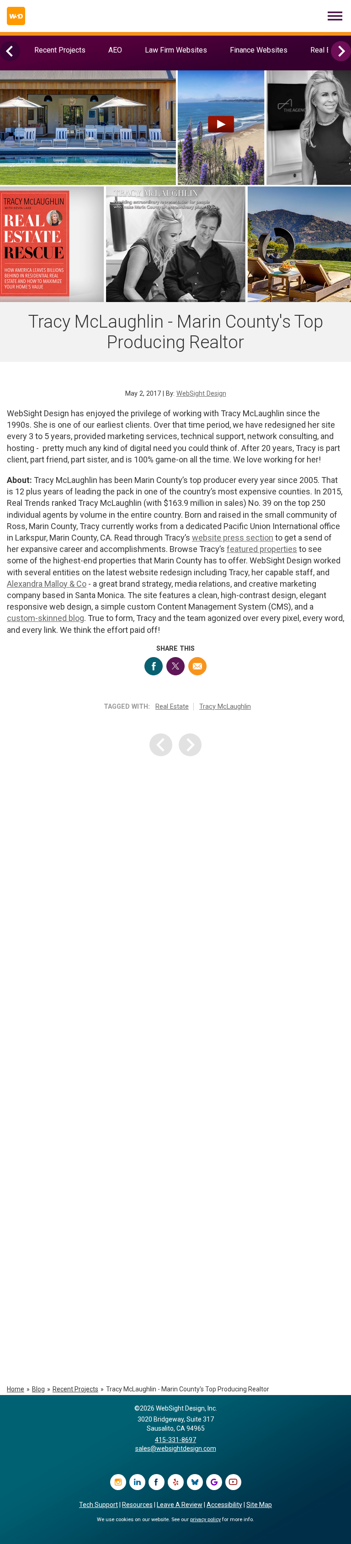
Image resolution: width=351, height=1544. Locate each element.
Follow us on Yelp (176, 1482)
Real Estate (172, 707)
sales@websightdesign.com (175, 1448)
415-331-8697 (175, 1439)
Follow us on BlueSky (195, 1482)
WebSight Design (201, 394)
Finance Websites (258, 50)
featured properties (262, 549)
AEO (115, 50)
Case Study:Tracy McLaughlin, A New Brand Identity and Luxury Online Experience (172, 972)
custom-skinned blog (45, 618)
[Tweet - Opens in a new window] (175, 666)
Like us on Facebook (157, 1482)
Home (15, 1389)
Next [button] (341, 51)
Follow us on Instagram (118, 1482)
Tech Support (98, 1504)
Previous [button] (10, 51)
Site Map (259, 1504)
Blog (38, 1389)
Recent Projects (59, 50)
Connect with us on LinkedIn (137, 1482)
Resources (137, 1504)
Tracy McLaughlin (225, 707)
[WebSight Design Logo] (16, 16)
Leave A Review (179, 1504)
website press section (232, 537)
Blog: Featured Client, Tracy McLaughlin (175, 1145)
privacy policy (205, 1520)
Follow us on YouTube (233, 1482)
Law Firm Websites (176, 50)
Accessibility (224, 1504)
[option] (60, 50)
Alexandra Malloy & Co (46, 584)
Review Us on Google (214, 1482)
